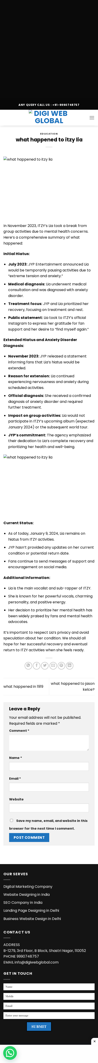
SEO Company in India (22, 902)
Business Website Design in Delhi (32, 918)
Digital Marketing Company (27, 886)
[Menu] (92, 117)
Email (15, 778)
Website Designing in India (26, 894)
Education (49, 133)
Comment (19, 730)
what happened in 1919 (23, 686)
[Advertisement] (49, 49)
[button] (10, 1053)
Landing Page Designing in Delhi (31, 910)
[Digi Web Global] (49, 118)
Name (15, 758)
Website (16, 799)
